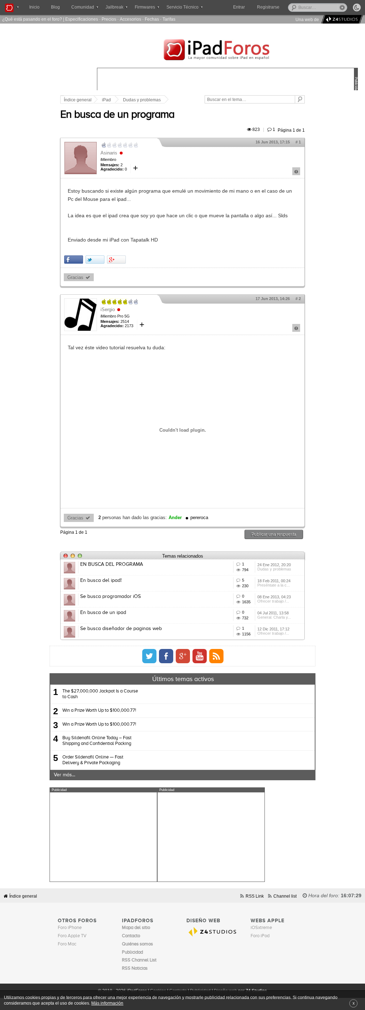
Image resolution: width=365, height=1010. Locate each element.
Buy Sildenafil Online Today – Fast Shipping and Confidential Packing (97, 741)
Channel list (285, 896)
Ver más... (64, 774)
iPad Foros (227, 50)
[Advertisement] (103, 837)
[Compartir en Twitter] (95, 259)
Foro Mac (67, 944)
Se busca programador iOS (110, 596)
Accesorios (130, 19)
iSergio (108, 309)
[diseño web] (341, 19)
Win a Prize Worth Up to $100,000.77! (99, 710)
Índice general (78, 100)
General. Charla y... (274, 617)
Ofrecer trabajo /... (273, 601)
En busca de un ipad (103, 612)
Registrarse (268, 7)
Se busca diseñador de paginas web (121, 628)
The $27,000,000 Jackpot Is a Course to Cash (100, 694)
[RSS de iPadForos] (216, 656)
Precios (109, 19)
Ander (175, 517)
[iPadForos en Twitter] (149, 656)
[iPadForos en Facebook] (166, 656)
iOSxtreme (261, 927)
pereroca (199, 517)
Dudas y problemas (142, 100)
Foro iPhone (70, 927)
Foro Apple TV (72, 936)
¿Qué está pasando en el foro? (32, 19)
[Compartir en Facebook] (73, 259)
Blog (55, 7)
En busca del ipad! (101, 580)
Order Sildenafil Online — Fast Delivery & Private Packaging (92, 760)
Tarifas (169, 19)
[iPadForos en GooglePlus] (183, 656)
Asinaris (109, 153)
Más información (107, 1003)
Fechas (152, 19)
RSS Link (255, 896)
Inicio (34, 7)
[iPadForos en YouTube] (199, 656)
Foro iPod (260, 936)
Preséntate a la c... (273, 585)
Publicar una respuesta (273, 534)
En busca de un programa (117, 115)
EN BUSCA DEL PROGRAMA (111, 564)
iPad (106, 100)
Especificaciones (81, 19)
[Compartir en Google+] (116, 259)
